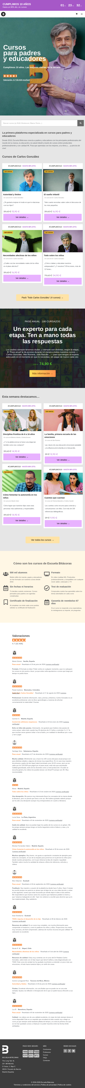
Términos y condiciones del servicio (27, 1085)
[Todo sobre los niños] (63, 241)
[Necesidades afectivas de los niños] (22, 241)
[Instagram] (65, 1051)
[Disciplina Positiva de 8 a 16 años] (21, 420)
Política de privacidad (48, 1085)
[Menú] (82, 14)
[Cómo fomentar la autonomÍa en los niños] (21, 481)
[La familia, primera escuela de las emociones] (63, 420)
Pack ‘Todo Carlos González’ (23, 693)
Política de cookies (64, 1085)
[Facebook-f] (69, 1051)
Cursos (45, 1055)
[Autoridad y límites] (22, 180)
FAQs (45, 1058)
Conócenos (47, 1049)
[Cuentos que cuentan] (63, 484)
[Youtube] (73, 1051)
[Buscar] (80, 123)
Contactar (46, 1060)
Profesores (47, 1052)
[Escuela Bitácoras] (3, 14)
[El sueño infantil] (63, 180)
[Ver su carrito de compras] (76, 14)
